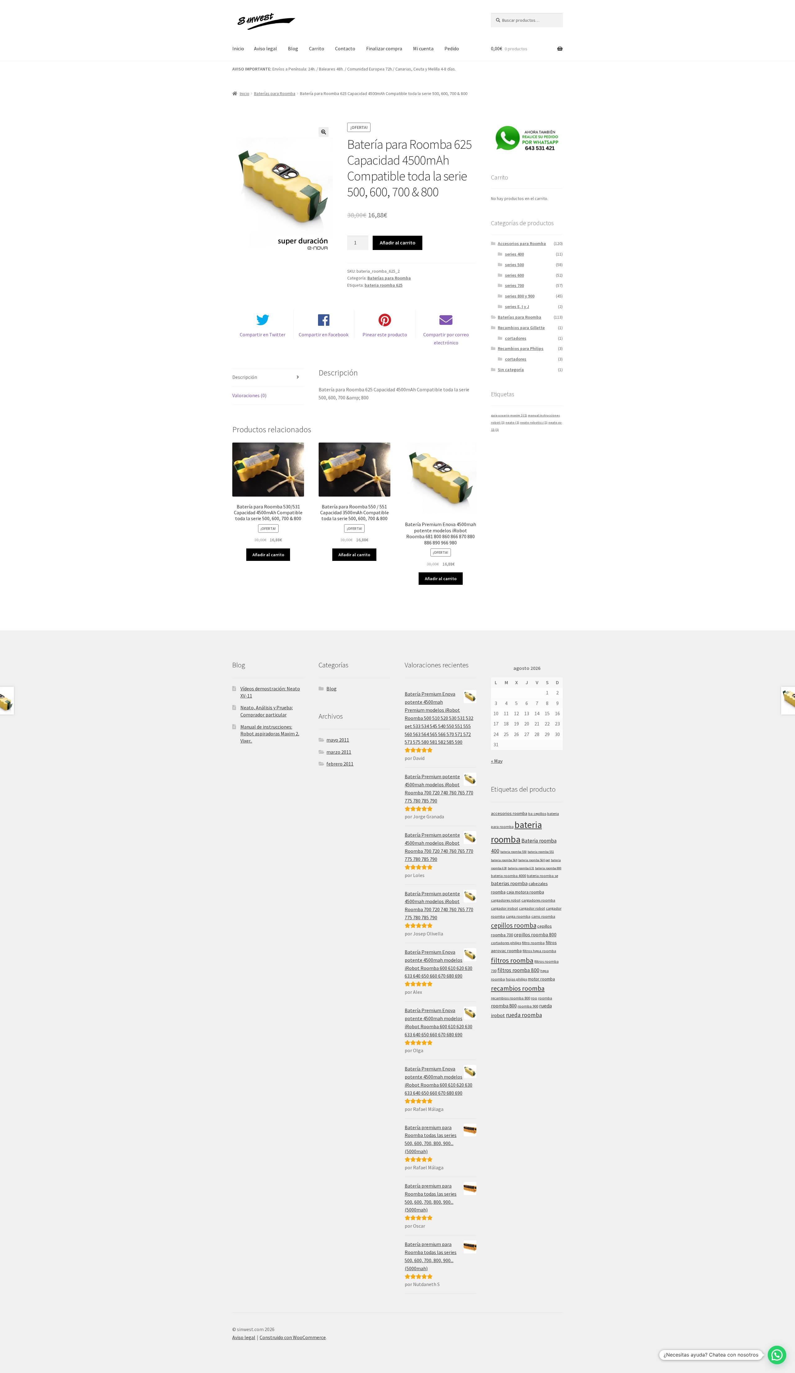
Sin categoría (511, 369)
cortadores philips (506, 942)
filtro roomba (533, 942)
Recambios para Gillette (521, 327)
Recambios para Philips (520, 348)
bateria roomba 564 (504, 860)
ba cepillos (537, 813)
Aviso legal (265, 48)
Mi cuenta (423, 48)
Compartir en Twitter (262, 334)
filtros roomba (512, 960)
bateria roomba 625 (383, 285)
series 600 (514, 275)
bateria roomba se (542, 875)
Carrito (316, 48)
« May (496, 761)
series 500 (514, 264)
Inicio (238, 48)
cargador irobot (504, 908)
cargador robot (532, 908)
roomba (545, 998)
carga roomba (518, 916)
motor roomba (541, 979)
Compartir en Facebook (323, 334)
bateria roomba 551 (541, 852)
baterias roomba (509, 883)
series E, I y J (517, 306)
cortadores (515, 338)
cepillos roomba (513, 925)
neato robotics (533, 423)
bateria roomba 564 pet (534, 860)
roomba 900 (528, 1006)
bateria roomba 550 (513, 852)
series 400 (514, 254)
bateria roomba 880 (548, 868)
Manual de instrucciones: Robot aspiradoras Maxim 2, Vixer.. (269, 734)
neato (512, 423)
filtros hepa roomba (539, 950)
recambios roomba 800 (510, 998)
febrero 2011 (339, 764)
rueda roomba (524, 1015)
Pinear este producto (384, 334)
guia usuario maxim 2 (509, 415)
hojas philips (516, 979)
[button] (324, 132)
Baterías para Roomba (274, 93)
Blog (293, 48)
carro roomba (543, 916)
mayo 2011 (337, 740)
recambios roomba (518, 988)
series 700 (514, 285)
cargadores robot (505, 900)
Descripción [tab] (244, 377)
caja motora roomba (525, 892)
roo (534, 998)
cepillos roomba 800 (535, 935)
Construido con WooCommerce (293, 1337)
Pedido (451, 48)
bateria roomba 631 (521, 868)
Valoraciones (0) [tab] (249, 395)
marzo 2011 (338, 752)
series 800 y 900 (519, 296)
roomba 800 (504, 1005)
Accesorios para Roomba (522, 243)
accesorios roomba (509, 813)
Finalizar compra (384, 48)
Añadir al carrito (398, 242)
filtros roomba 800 (518, 970)
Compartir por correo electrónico (446, 338)
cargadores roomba (538, 900)
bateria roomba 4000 (508, 875)
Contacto (345, 48)
